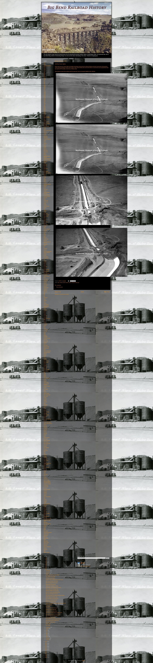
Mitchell (45, 353)
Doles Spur (46, 224)
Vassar (45, 506)
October (47, 573)
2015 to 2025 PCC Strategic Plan (52, 589)
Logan (45, 328)
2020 (46, 567)
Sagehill (45, 454)
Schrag (45, 461)
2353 (45, 69)
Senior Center (46, 467)
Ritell (45, 436)
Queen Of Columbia (47, 419)
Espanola (45, 244)
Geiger (45, 262)
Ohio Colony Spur (47, 394)
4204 (45, 96)
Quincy (45, 420)
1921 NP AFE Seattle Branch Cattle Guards (54, 612)
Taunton (45, 493)
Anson (45, 134)
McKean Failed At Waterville (51, 609)
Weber (45, 529)
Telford (45, 495)
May (47, 633)
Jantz (45, 299)
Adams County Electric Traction (47, 117)
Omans (45, 397)
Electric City (46, 239)
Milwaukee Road (47, 352)
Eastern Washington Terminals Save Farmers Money (56, 603)
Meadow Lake (46, 346)
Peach (45, 409)
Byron (45, 174)
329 (44, 83)
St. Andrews (46, 485)
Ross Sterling (46, 447)
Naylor (45, 375)
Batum (45, 153)
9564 (45, 115)
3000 (45, 76)
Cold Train (46, 189)
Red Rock (45, 429)
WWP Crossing (46, 552)
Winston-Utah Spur (75, 282)
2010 (46, 654)
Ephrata (45, 240)
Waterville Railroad (47, 523)
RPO (44, 451)
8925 (45, 112)
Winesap (45, 545)
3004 (45, 78)
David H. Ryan (46, 214)
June (47, 631)
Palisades (45, 404)
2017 (46, 643)
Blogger (83, 660)
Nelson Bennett (46, 378)
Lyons (45, 332)
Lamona (45, 317)
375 (44, 89)
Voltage (45, 509)
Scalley (45, 456)
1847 (45, 64)
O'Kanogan (46, 389)
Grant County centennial (46, 271)
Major (45, 333)
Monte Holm (46, 362)
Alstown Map (48, 623)
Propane (45, 416)
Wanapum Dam (47, 513)
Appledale (45, 136)
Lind (44, 326)
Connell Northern (47, 196)
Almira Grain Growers (48, 130)
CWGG (45, 210)
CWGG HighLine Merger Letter (51, 596)
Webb (45, 528)
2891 (45, 73)
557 (44, 102)
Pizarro (45, 410)
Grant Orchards (47, 273)
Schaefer (45, 457)
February (48, 638)
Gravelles (45, 274)
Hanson (45, 283)
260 (44, 72)
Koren (45, 311)
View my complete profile (85, 566)
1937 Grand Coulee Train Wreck (52, 581)
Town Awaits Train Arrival (50, 576)
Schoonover (46, 460)
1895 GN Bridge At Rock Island (51, 582)
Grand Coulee (46, 269)
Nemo (45, 379)
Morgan (45, 365)
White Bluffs (46, 538)
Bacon (45, 144)
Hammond (46, 280)
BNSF (45, 162)
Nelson (45, 376)
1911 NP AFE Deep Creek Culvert (52, 615)
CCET (45, 181)
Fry (44, 259)
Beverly (45, 154)
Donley (45, 226)
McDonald (46, 345)
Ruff (44, 453)
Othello (45, 400)
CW (44, 209)
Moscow (45, 368)
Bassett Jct (46, 151)
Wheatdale (46, 535)
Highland (45, 289)
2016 (46, 644)
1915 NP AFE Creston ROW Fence (52, 620)
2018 (46, 641)
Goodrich (45, 266)
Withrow (45, 548)
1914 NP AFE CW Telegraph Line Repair (53, 587)
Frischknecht (46, 258)
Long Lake (46, 329)
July (47, 630)
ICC (44, 294)
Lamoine (45, 315)
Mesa (45, 349)
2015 (46, 646)
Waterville (45, 522)
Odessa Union (46, 393)
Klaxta (45, 308)
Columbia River (46, 194)
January (47, 639)
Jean (45, 301)
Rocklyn (45, 446)
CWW (45, 211)
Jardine (45, 300)
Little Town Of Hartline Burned (51, 607)
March (47, 636)
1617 (45, 62)
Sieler (45, 472)
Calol (45, 175)
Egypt (45, 236)
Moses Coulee (46, 369)
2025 (46, 559)
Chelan (45, 186)
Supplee (45, 492)
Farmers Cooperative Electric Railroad (48, 252)
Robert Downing (47, 440)
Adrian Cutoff (62, 282)
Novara (45, 387)
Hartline (45, 286)
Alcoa (45, 127)
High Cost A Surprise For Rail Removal (53, 614)
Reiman (45, 430)
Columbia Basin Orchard (47, 193)
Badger (45, 146)
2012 (46, 651)
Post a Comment (59, 287)
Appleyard (46, 137)
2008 (46, 657)
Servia (45, 468)
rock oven (45, 444)
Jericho (45, 303)
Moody (45, 363)
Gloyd (45, 265)
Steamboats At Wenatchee (51, 584)
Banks (45, 147)
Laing (45, 314)
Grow (45, 277)
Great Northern (46, 276)
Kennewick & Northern (46, 307)
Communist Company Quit (51, 601)
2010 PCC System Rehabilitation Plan (53, 592)
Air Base (45, 124)
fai (44, 247)
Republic (45, 433)
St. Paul (45, 488)
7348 (45, 103)
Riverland (45, 439)
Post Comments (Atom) (64, 294)
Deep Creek (46, 216)
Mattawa (45, 342)
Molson (45, 358)
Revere (45, 434)
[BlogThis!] (71, 281)
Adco (59, 282)
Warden (45, 514)
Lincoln (45, 325)
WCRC (45, 526)
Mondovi (45, 359)
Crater (45, 203)
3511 (44, 85)
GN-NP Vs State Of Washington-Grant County (54, 579)
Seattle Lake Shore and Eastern (47, 464)
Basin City (45, 150)
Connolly (45, 197)
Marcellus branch (47, 338)
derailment (46, 221)
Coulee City (46, 200)
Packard (45, 401)
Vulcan (45, 510)
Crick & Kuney (46, 206)
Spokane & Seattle (47, 483)
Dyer (44, 233)
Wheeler (45, 536)
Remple (45, 431)
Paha (45, 403)
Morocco (45, 366)
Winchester (46, 543)
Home (82, 291)
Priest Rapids (46, 414)
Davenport (46, 213)
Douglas (45, 230)
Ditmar (45, 223)
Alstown (45, 131)
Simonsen (45, 474)
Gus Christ (46, 279)
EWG (45, 245)
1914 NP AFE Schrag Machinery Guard (53, 618)
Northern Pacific (69, 282)
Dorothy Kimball (47, 229)
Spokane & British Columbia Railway (47, 482)
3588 (45, 86)
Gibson (45, 263)
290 (44, 75)
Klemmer (45, 310)
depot (45, 220)
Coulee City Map (49, 604)
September (48, 627)
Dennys (45, 219)
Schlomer (45, 459)
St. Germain (46, 486)
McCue (45, 343)
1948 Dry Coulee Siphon (50, 578)
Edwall (45, 234)
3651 (45, 88)
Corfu (45, 199)
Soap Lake (46, 478)
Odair (45, 390)
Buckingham (46, 171)
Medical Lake (46, 348)
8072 (45, 106)
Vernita (45, 507)
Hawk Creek (46, 287)
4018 (45, 93)
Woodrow (45, 549)
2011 (46, 652)
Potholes (45, 413)
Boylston (45, 165)
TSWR (45, 502)
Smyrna (45, 477)
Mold (45, 356)
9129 (45, 113)
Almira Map (48, 625)
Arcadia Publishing (47, 139)
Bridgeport (46, 168)
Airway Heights (46, 126)
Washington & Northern (46, 517)
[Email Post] (68, 280)
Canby (45, 177)
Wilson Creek (46, 542)
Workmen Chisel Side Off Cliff (51, 600)
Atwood (45, 143)
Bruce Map (48, 606)
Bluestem (45, 161)
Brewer (45, 167)
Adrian (45, 120)
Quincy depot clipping (48, 423)
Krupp (45, 312)
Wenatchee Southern (48, 532)
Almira (45, 129)
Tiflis (44, 498)
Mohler (45, 355)
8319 (45, 108)
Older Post (106, 291)
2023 (46, 562)
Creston (45, 204)
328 (44, 82)
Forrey (45, 255)
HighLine (45, 290)
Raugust (45, 426)
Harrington (46, 284)
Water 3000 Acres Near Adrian (51, 611)
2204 (45, 68)
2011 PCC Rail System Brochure (52, 593)
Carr (44, 178)
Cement (45, 182)
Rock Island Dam (47, 443)
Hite (44, 293)
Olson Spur (46, 396)
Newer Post (58, 291)
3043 (45, 79)
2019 (46, 569)
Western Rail (46, 533)
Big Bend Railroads (47, 158)
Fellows (45, 253)
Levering (45, 323)
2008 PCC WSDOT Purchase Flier (52, 590)
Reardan (45, 427)
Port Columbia (46, 411)
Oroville (45, 399)
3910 (45, 92)
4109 (45, 95)
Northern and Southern (46, 384)
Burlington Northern (47, 172)
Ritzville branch (46, 437)
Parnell (45, 406)
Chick (45, 188)
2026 (46, 558)
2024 (46, 561)
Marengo (45, 339)
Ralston (45, 424)
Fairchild (45, 248)
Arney (45, 140)
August (47, 628)
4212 (45, 98)
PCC (44, 407)
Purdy (45, 417)
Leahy (45, 322)
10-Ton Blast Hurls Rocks (50, 617)
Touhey (45, 499)
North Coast (46, 382)
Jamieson (45, 297)
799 (44, 105)
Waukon (45, 525)
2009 (46, 655)
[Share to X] (73, 281)
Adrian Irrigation (47, 123)
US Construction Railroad (47, 504)
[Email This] (70, 281)
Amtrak (45, 133)
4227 (45, 99)
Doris (45, 227)
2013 (46, 649)
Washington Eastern (47, 518)
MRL (44, 372)
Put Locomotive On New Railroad (52, 598)
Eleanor (45, 237)
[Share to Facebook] (74, 281)
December (48, 570)
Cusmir (45, 207)
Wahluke (45, 511)
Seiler (45, 465)
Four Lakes (46, 256)
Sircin (45, 475)
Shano (45, 471)
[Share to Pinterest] (75, 281)
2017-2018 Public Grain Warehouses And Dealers (55, 595)
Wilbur (45, 539)
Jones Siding (46, 304)
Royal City (46, 450)
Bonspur (45, 164)
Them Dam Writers (47, 496)
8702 (45, 109)
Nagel (45, 373)
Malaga (45, 335)
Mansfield (45, 336)
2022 (46, 564)
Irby (44, 296)
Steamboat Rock (47, 489)
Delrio (45, 217)
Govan (45, 268)
